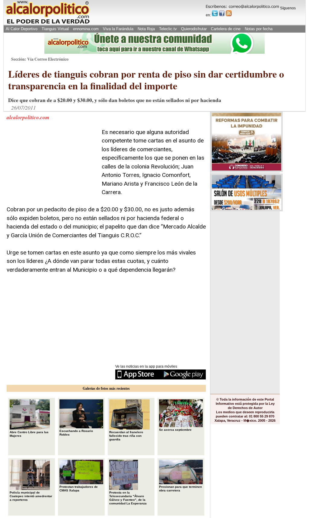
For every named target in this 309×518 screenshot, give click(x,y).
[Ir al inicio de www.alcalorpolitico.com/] (47, 23)
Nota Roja (146, 29)
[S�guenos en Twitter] (215, 13)
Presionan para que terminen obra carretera (180, 488)
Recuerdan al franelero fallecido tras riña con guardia (126, 435)
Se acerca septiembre (175, 429)
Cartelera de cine (226, 29)
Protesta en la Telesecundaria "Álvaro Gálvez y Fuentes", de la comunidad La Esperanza (128, 498)
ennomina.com (86, 29)
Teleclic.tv (168, 29)
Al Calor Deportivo (21, 29)
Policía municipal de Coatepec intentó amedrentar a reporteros (31, 496)
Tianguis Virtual (55, 29)
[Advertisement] (52, 165)
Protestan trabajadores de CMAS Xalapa (78, 488)
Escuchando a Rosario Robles (76, 432)
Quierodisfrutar (194, 29)
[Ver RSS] (229, 13)
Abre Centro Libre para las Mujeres (29, 433)
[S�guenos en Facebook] (222, 13)
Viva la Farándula (118, 29)
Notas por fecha (258, 29)
